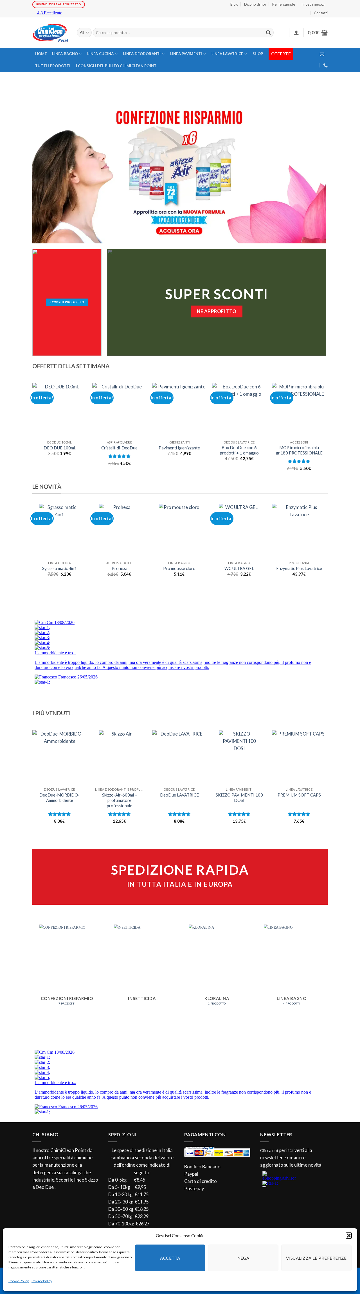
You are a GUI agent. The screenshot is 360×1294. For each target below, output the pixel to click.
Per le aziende (283, 4)
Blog (234, 4)
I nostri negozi (313, 4)
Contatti (321, 13)
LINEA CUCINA (100, 53)
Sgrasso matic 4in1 (59, 568)
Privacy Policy (42, 1281)
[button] (349, 1235)
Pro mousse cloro (179, 568)
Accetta (170, 1258)
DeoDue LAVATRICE (179, 795)
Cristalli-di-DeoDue (119, 447)
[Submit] (268, 32)
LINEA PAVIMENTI (186, 53)
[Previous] (32, 432)
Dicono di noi (255, 4)
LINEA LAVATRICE (227, 53)
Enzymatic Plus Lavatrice (299, 568)
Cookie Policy (18, 1281)
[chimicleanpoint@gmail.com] (322, 54)
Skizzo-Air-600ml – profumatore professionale (119, 800)
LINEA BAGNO (65, 53)
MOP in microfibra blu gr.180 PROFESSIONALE (299, 450)
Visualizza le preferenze (316, 1258)
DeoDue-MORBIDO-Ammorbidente (59, 798)
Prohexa (119, 568)
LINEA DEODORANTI (142, 53)
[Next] (326, 432)
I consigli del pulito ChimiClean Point (116, 66)
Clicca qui (269, 1150)
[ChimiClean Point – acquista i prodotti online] (50, 32)
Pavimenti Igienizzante (179, 447)
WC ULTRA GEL (239, 568)
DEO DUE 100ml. (60, 447)
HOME (41, 53)
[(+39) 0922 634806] (325, 65)
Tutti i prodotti (52, 66)
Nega (243, 1258)
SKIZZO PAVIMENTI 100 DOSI (239, 798)
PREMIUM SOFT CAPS (299, 795)
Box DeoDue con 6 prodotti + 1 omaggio (239, 450)
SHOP (258, 53)
